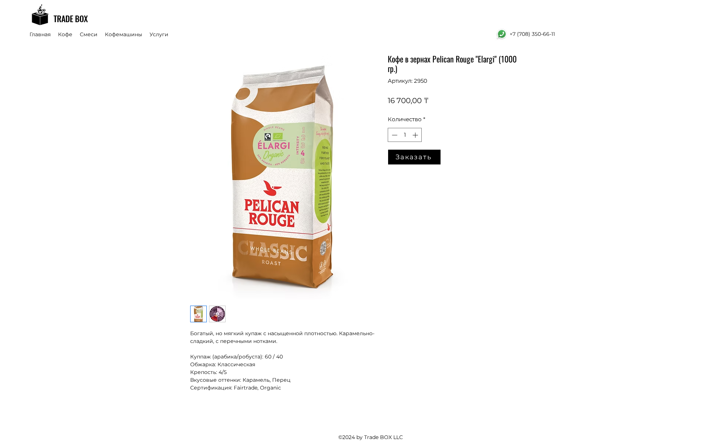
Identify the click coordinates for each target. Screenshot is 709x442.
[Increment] (416, 135)
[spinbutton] (405, 135)
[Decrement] (394, 135)
